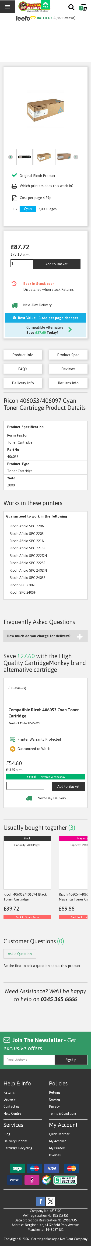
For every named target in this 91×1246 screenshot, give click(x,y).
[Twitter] (50, 1201)
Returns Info (68, 383)
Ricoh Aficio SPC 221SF (28, 548)
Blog (7, 1134)
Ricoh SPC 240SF (23, 592)
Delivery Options (16, 1141)
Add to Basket (57, 264)
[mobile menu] (7, 6)
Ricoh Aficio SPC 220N (27, 526)
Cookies (54, 1099)
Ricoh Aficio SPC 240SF (28, 578)
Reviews (68, 369)
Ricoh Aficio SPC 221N (27, 541)
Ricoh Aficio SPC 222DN (28, 556)
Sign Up (71, 1060)
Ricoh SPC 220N (22, 585)
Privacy (54, 1106)
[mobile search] (71, 8)
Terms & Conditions (63, 1113)
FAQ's (22, 369)
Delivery (10, 1099)
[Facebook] (40, 1201)
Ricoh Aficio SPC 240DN (28, 570)
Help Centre (12, 1113)
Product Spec (68, 355)
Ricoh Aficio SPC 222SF (28, 563)
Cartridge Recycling (18, 1148)
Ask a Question (20, 954)
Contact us (11, 1106)
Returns (9, 1092)
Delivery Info (23, 383)
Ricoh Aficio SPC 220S (27, 534)
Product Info (22, 355)
